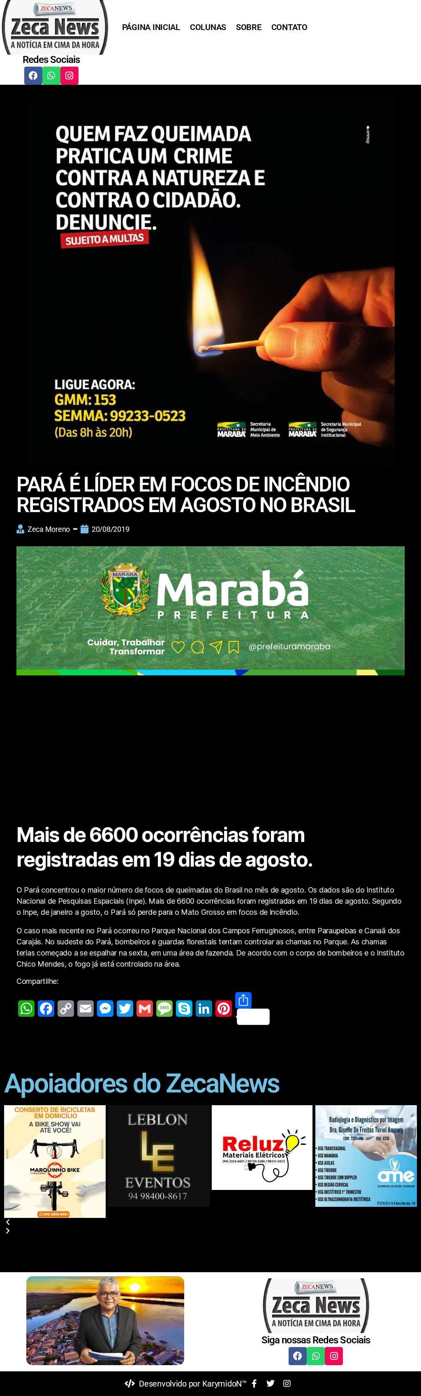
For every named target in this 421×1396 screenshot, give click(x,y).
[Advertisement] (210, 740)
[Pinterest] (224, 1008)
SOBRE (248, 27)
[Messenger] (105, 1008)
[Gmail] (145, 1008)
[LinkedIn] (204, 1008)
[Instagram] (69, 76)
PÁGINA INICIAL (151, 27)
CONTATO (289, 27)
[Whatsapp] (51, 76)
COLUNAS (208, 27)
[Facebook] (33, 76)
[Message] (164, 1008)
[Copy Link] (66, 1008)
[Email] (85, 1008)
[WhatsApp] (26, 1008)
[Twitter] (125, 1008)
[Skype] (184, 1008)
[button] (210, 1222)
